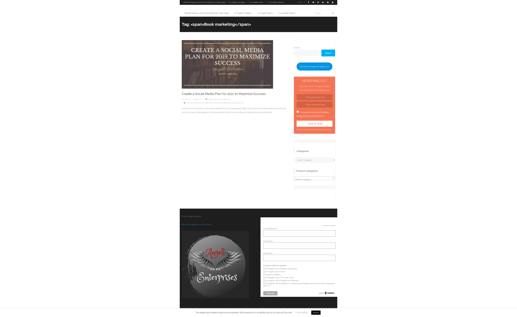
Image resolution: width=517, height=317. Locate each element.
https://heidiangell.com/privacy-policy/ (197, 224)
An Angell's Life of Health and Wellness (281, 280)
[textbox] (314, 179)
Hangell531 (197, 99)
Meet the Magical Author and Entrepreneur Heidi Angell (204, 2)
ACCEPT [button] (316, 312)
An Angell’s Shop (256, 2)
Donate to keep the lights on (314, 66)
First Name (268, 241)
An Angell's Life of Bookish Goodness (281, 269)
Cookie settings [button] (301, 312)
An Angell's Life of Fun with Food (279, 277)
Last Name (268, 253)
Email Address (270, 228)
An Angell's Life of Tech (275, 272)
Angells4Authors (215, 99)
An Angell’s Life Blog (236, 2)
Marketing (226, 99)
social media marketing (221, 103)
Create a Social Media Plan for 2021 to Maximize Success (224, 94)
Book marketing (206, 103)
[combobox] (314, 178)
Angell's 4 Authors (273, 275)
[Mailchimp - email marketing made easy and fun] (326, 294)
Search (297, 47)
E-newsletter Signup (276, 2)
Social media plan (237, 103)
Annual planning (193, 103)
